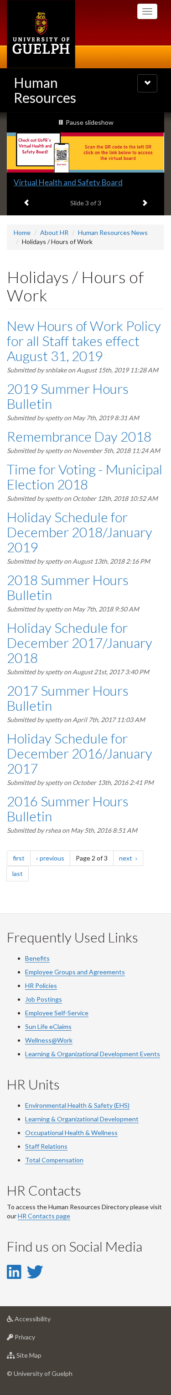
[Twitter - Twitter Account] (35, 1272)
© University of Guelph (40, 1373)
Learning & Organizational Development (82, 1119)
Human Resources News (113, 232)
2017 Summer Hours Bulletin (68, 697)
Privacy (38, 1339)
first (22, 858)
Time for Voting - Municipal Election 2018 (84, 476)
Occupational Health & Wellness (71, 1132)
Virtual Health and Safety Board (68, 182)
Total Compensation (54, 1160)
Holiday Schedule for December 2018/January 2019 (79, 532)
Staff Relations (46, 1146)
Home (22, 232)
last (20, 873)
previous (55, 858)
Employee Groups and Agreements (75, 972)
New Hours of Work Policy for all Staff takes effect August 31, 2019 (84, 340)
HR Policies (41, 985)
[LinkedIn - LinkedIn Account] (14, 1272)
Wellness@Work (49, 1040)
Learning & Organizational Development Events (92, 1054)
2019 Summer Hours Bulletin (68, 396)
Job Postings (43, 999)
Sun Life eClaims (48, 1026)
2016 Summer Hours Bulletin (68, 808)
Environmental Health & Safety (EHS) (77, 1105)
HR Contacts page (44, 1216)
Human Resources (45, 90)
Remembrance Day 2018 (79, 436)
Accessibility (46, 1321)
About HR (54, 232)
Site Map (42, 1357)
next (131, 858)
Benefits (37, 958)
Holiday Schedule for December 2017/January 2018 (79, 642)
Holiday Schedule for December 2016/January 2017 (79, 753)
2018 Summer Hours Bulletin (68, 587)
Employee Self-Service (56, 1013)
